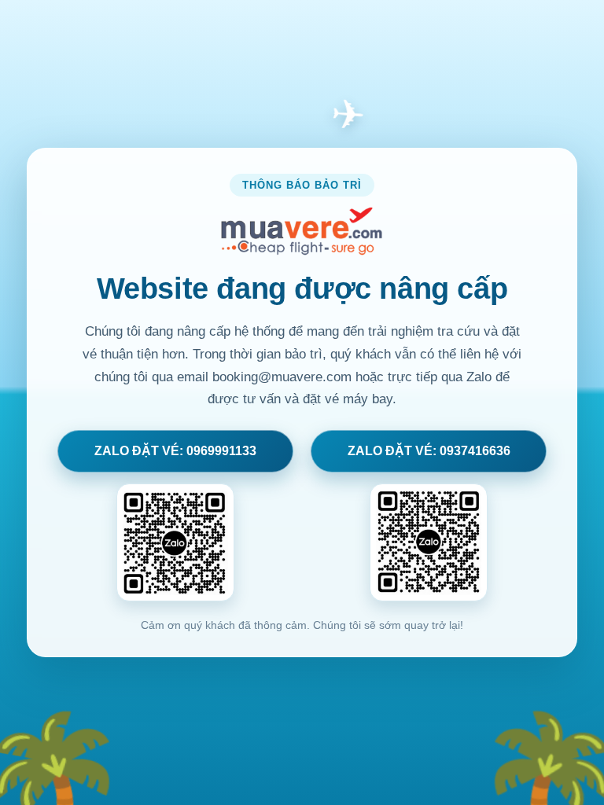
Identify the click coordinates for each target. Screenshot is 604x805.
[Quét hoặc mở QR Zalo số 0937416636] (429, 542)
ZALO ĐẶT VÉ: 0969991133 (175, 451)
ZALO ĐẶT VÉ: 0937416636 (429, 451)
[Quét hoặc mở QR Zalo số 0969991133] (175, 542)
